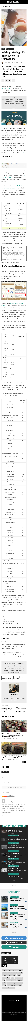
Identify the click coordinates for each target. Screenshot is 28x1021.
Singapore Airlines (9, 49)
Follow (14, 956)
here (15, 108)
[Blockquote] (14, 787)
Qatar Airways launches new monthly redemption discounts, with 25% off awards (12, 735)
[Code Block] (15, 787)
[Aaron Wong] (2, 63)
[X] (6, 80)
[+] (21, 787)
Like (5, 956)
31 (25, 919)
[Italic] (5, 787)
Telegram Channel (17, 668)
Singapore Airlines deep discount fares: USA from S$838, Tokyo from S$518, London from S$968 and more (21, 709)
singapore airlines (6, 678)
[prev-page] (23, 762)
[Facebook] (2, 80)
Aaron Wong (7, 62)
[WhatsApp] (13, 80)
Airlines (7, 6)
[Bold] (3, 787)
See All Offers (14, 876)
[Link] (17, 787)
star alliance (16, 678)
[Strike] (8, 787)
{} (19, 787)
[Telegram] (9, 80)
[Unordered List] (12, 787)
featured (10, 677)
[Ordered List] (10, 787)
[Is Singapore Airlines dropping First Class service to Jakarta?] (14, 748)
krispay (22, 677)
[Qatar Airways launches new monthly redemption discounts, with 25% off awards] (14, 726)
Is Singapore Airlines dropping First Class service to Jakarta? (13, 756)
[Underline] (6, 787)
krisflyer (16, 677)
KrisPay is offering (6, 88)
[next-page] (25, 762)
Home (2, 6)
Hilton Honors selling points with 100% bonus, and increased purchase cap (17, 916)
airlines (4, 677)
